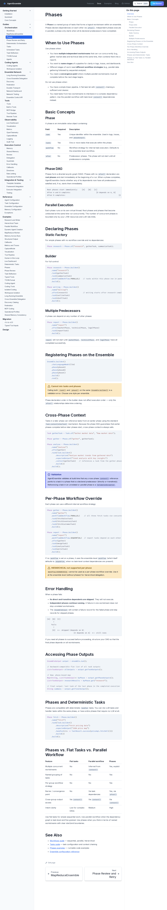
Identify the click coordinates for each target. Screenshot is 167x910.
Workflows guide (57, 841)
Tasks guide (55, 844)
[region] (83, 192)
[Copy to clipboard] (119, 189)
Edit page (51, 863)
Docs (99, 3)
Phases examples (57, 848)
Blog (116, 3)
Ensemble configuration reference (64, 851)
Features (90, 3)
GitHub (127, 3)
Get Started (157, 3)
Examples (108, 3)
